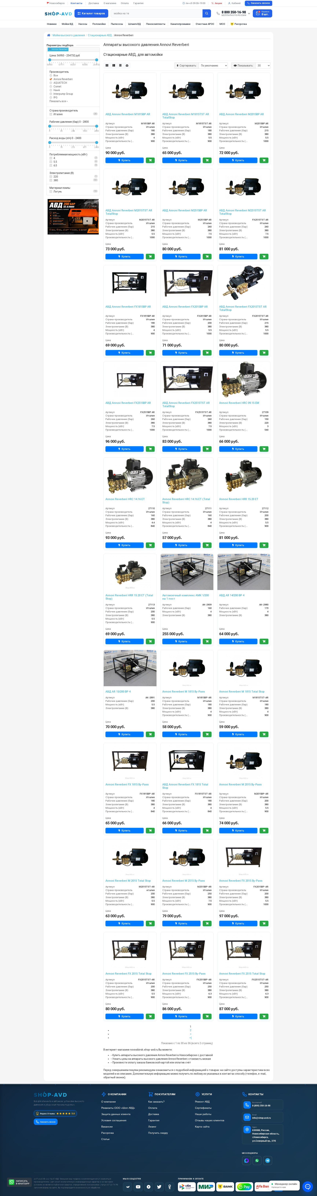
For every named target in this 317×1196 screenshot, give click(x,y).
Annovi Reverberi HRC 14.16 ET (125, 499)
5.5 (55, 161)
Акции (218, 3)
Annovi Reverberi (60, 49)
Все (56, 75)
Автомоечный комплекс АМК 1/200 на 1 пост (185, 597)
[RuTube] (148, 1186)
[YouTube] (138, 1186)
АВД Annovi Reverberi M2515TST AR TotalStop (242, 212)
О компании (108, 1101)
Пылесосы (117, 24)
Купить (126, 160)
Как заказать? (156, 1101)
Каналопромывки (180, 24)
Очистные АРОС (205, 24)
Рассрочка (241, 24)
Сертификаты (203, 1108)
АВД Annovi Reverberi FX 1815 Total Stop (185, 786)
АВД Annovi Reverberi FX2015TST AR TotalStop (243, 308)
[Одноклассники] (169, 1186)
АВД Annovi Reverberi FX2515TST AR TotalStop (186, 404)
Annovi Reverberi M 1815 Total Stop (242, 691)
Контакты (76, 3)
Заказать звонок (260, 3)
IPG (55, 97)
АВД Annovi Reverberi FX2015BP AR (185, 306)
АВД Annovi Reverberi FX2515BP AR (128, 403)
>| (191, 1037)
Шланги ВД (134, 24)
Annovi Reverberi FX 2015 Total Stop (128, 973)
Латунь (58, 191)
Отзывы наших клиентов (209, 1120)
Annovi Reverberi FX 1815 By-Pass (127, 784)
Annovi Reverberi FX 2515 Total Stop (242, 973)
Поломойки (99, 24)
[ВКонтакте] (127, 1186)
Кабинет (236, 3)
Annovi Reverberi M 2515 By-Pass (183, 880)
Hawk (57, 90)
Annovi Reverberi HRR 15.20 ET (238, 499)
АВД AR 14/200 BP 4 (231, 595)
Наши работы (203, 1114)
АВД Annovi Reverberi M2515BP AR (184, 210)
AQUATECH (60, 82)
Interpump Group (63, 93)
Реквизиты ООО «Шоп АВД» (118, 1108)
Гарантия (138, 3)
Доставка (93, 3)
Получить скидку (158, 1133)
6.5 (55, 165)
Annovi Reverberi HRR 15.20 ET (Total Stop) (129, 597)
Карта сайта (202, 1126)
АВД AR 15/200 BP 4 (117, 691)
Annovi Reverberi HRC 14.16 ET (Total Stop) (186, 500)
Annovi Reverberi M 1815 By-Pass (183, 691)
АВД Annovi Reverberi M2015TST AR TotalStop (128, 212)
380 (56, 180)
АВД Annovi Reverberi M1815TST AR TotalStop (185, 116)
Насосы (83, 24)
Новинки (52, 24)
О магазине (110, 3)
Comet (57, 86)
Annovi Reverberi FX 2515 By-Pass (183, 973)
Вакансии (107, 1126)
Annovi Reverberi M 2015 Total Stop (128, 880)
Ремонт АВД (202, 1101)
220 (56, 176)
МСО (222, 24)
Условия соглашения (113, 1120)
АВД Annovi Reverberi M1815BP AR (127, 114)
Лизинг (152, 1126)
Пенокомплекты (155, 24)
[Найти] (207, 13)
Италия (58, 114)
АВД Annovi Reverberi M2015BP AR (241, 114)
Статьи (105, 1139)
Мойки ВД (67, 24)
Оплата (125, 3)
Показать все (58, 101)
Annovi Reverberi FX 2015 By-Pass (240, 880)
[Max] (246, 1160)
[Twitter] (159, 1186)
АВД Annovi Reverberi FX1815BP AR (128, 306)
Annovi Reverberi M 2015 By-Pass (240, 784)
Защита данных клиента (115, 1114)
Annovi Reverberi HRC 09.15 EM (239, 403)
